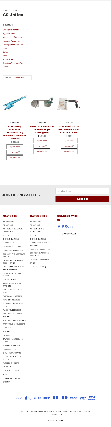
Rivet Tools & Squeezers (14, 324)
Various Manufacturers (12, 37)
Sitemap (6, 382)
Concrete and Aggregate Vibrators (14, 255)
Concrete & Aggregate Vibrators (40, 254)
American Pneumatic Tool (13, 63)
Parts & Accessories (12, 296)
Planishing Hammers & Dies (13, 305)
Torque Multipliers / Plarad (12, 358)
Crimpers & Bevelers (12, 247)
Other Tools (8, 367)
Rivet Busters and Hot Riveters (13, 315)
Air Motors (8, 225)
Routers (6, 331)
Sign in (6, 378)
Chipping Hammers (11, 239)
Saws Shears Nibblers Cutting (13, 340)
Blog (5, 374)
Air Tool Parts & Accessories (37, 230)
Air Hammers (8, 221)
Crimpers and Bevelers (40, 259)
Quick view (15, 146)
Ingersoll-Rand (9, 59)
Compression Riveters (13, 250)
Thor (5, 56)
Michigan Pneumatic (11, 41)
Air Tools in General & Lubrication (13, 230)
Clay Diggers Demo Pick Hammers (40, 244)
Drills (32, 263)
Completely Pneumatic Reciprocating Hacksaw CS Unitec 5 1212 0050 (15, 132)
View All (6, 67)
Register (16, 378)
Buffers (6, 235)
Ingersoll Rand (9, 33)
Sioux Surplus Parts (12, 353)
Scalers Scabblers (11, 345)
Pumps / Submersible (12, 310)
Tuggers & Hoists (11, 363)
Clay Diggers (8, 243)
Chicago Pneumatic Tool (13, 44)
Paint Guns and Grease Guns (13, 291)
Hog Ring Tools (9, 280)
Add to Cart (15, 157)
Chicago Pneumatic (11, 30)
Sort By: (8, 78)
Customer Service (11, 371)
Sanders (7, 335)
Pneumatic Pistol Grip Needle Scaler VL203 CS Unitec (69, 129)
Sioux (5, 48)
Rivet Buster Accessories (14, 320)
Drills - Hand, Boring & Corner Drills (13, 261)
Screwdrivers (9, 349)
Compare (14, 152)
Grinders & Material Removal (12, 274)
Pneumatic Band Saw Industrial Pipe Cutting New (42, 129)
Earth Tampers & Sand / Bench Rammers (13, 268)
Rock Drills (8, 328)
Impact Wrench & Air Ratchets (12, 284)
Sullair (5, 52)
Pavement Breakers (11, 300)
